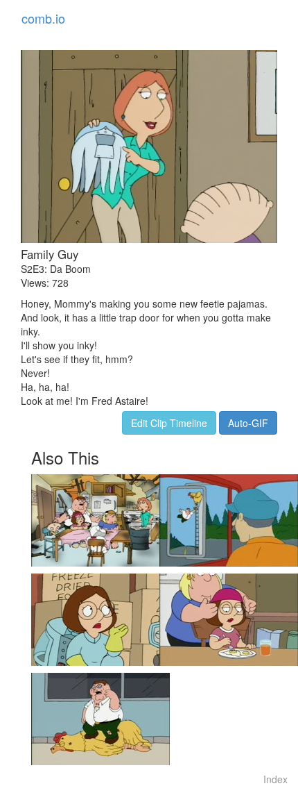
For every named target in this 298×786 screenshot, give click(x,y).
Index (275, 779)
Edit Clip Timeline (169, 423)
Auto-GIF (248, 423)
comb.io (43, 18)
